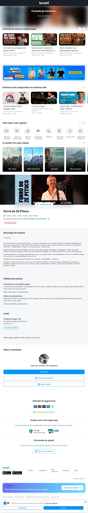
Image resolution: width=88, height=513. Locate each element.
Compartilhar (46, 205)
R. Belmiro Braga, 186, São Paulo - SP (36, 219)
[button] (6, 503)
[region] (44, 506)
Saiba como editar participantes (15, 304)
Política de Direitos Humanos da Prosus (38, 497)
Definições (22, 508)
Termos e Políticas (8, 497)
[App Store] (7, 472)
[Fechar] (85, 502)
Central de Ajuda (38, 445)
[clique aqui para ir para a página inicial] (44, 3)
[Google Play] (17, 472)
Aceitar (63, 508)
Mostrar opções (79, 479)
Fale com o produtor (45, 378)
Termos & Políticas (51, 503)
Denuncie (36, 338)
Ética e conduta (19, 497)
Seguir (45, 372)
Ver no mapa (12, 328)
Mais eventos (46, 384)
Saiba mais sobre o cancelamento (15, 292)
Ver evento (44, 21)
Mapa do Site (55, 497)
